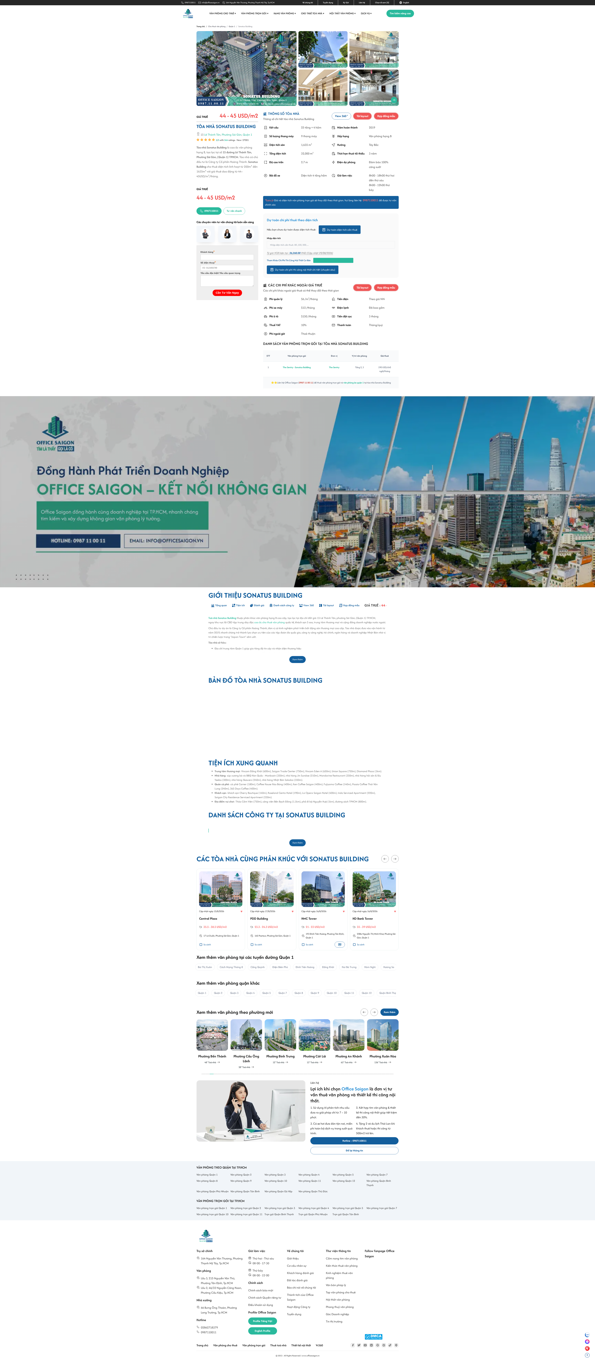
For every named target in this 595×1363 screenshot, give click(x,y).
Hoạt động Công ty (298, 1307)
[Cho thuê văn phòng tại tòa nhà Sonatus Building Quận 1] (323, 49)
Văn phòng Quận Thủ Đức (313, 1191)
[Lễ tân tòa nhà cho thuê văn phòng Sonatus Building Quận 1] (374, 49)
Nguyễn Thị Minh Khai (322, 933)
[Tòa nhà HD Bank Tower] (323, 889)
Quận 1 (247, 135)
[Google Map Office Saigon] (396, 1345)
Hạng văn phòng (285, 13)
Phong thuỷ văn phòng (340, 1307)
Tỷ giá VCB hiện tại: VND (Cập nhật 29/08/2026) (300, 253)
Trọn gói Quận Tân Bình (346, 1214)
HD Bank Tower (311, 918)
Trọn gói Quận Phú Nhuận (313, 1214)
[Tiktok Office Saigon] (390, 1345)
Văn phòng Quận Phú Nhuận (212, 1191)
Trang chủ (202, 1345)
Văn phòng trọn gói (255, 13)
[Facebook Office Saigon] (352, 1345)
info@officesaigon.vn (211, 2)
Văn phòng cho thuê (222, 13)
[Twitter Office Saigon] (359, 1345)
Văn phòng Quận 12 (344, 1181)
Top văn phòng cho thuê (341, 1292)
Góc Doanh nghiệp (337, 1314)
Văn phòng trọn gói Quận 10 (212, 1214)
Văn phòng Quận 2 (240, 1174)
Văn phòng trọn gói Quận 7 (381, 1208)
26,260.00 (294, 253)
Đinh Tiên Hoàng (267, 933)
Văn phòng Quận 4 (309, 1174)
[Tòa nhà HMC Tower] (272, 889)
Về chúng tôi (307, 2)
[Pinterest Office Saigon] (377, 1345)
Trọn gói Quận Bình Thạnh (279, 1214)
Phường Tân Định (284, 933)
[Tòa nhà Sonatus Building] (246, 68)
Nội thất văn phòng (342, 13)
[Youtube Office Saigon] (365, 1345)
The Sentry (334, 367)
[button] (385, 859)
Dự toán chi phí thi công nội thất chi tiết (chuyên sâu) (305, 270)
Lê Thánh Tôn (212, 135)
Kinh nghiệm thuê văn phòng (339, 1275)
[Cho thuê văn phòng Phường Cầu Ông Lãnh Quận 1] (212, 1044)
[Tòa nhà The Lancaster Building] (374, 889)
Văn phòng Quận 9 (240, 1181)
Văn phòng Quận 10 (275, 1181)
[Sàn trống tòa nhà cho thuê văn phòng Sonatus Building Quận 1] (374, 88)
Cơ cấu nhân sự (296, 1266)
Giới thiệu (293, 1258)
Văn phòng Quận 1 (207, 1174)
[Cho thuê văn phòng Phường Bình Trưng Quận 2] (246, 1041)
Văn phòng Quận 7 (377, 1174)
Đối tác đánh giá (297, 1280)
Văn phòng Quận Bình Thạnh (378, 1183)
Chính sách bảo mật (260, 1290)
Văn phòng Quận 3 (275, 1174)
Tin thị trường (334, 1321)
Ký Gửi (346, 2)
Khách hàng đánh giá (300, 1273)
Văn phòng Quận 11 (309, 1181)
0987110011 (190, 2)
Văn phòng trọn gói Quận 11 (246, 1214)
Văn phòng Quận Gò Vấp (278, 1191)
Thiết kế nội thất (301, 1345)
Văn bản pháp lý (336, 1285)
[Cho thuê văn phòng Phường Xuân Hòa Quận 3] (348, 1041)
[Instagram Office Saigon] (383, 1345)
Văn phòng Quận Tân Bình (245, 1191)
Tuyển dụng (328, 2)
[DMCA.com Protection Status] (373, 1337)
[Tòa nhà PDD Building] (220, 889)
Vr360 (319, 1345)
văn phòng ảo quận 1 (353, 382)
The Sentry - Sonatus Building (297, 367)
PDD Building (208, 918)
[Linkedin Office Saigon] (371, 1345)
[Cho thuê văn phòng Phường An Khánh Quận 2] (314, 1041)
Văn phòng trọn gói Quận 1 (211, 1208)
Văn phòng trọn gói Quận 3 (279, 1208)
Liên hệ (362, 2)
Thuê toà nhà (278, 1345)
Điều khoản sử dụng (260, 1305)
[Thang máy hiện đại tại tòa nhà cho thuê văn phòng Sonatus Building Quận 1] (323, 88)
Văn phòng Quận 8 (207, 1181)
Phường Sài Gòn (232, 135)
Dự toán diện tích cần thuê (342, 230)
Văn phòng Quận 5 (343, 1174)
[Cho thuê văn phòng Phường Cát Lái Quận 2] (280, 1041)
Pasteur (211, 935)
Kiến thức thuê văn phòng (342, 1266)
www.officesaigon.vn (311, 1355)
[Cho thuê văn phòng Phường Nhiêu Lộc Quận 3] (383, 1041)
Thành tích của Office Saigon (300, 1297)
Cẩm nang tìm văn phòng (342, 1258)
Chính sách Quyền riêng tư (264, 1298)
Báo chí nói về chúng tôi (301, 1287)
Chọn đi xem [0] (382, 2)
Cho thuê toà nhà (312, 13)
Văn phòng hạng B (380, 136)
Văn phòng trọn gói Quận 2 (245, 1208)
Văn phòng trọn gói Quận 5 (348, 1208)
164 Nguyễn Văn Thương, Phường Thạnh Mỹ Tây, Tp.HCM (250, 2)
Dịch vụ (366, 13)
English (405, 2)
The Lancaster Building (368, 918)
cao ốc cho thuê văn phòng (269, 622)
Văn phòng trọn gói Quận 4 (313, 1208)
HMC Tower (258, 918)
